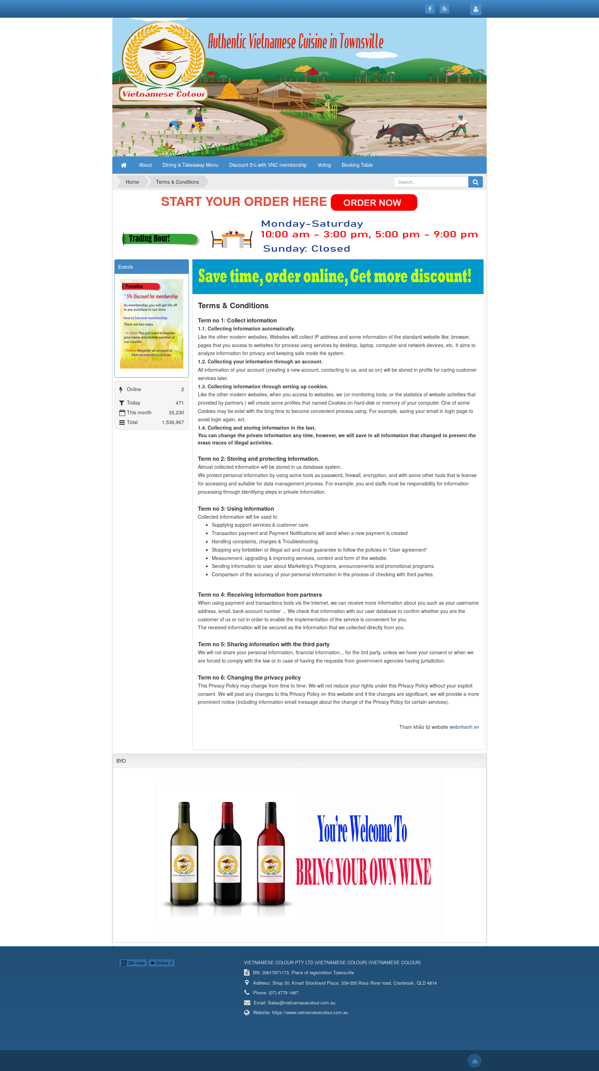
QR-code (136, 963)
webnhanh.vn (464, 726)
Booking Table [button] (357, 164)
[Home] (124, 164)
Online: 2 (164, 963)
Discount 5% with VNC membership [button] (268, 164)
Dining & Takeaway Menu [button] (190, 164)
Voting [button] (324, 164)
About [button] (145, 164)
